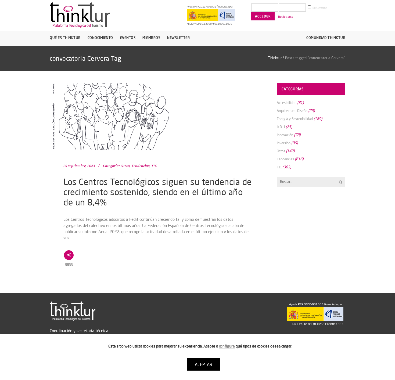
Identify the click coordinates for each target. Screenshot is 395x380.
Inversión (283, 143)
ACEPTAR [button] (203, 364)
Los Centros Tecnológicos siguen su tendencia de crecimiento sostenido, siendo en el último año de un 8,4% (157, 192)
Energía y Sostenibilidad (295, 119)
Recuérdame (319, 8)
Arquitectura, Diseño (292, 110)
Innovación (285, 135)
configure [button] (227, 346)
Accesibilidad (286, 102)
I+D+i (281, 127)
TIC (154, 166)
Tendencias (140, 166)
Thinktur (275, 58)
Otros (125, 166)
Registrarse (285, 17)
